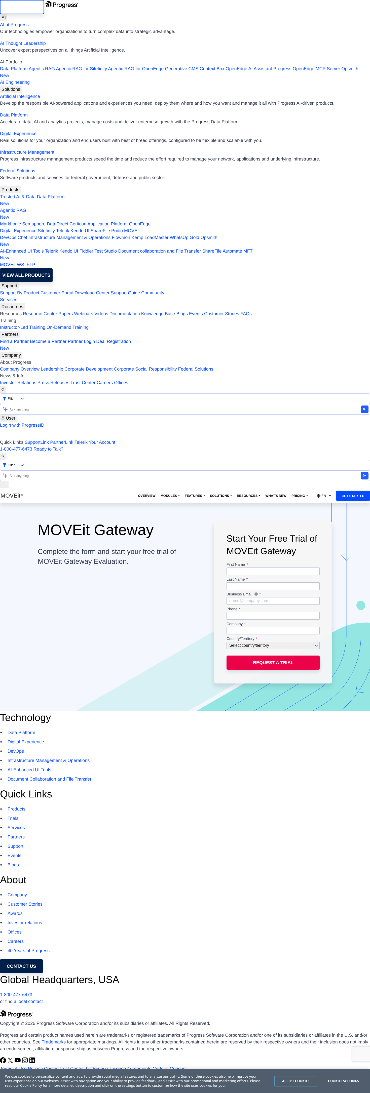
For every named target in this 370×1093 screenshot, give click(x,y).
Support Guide (125, 292)
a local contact (28, 1001)
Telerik (62, 230)
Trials (13, 818)
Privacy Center (43, 1068)
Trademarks (54, 1041)
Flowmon (121, 237)
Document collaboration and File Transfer (159, 251)
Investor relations (25, 922)
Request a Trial (273, 662)
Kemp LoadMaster (149, 237)
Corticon (77, 223)
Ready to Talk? (48, 449)
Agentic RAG (42, 68)
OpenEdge (140, 223)
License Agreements (130, 1068)
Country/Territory (240, 639)
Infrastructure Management (27, 152)
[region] (185, 1081)
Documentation (124, 313)
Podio (117, 230)
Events (196, 313)
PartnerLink (61, 442)
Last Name (236, 580)
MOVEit (132, 230)
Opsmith (179, 72)
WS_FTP (26, 264)
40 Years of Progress (29, 950)
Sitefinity (46, 230)
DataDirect (57, 223)
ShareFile (100, 230)
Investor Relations (18, 382)
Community (152, 292)
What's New (275, 496)
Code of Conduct (170, 1068)
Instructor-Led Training (22, 327)
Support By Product (19, 292)
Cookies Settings (343, 1081)
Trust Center (82, 382)
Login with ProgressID (22, 425)
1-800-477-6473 (16, 449)
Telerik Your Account (95, 442)
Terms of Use (13, 1068)
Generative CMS (181, 68)
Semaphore (34, 223)
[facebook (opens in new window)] (3, 1061)
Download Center (92, 292)
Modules (169, 496)
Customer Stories (221, 313)
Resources (12, 306)
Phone (232, 609)
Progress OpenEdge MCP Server (306, 68)
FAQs (246, 313)
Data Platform (14, 68)
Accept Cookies (296, 1081)
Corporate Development (88, 369)
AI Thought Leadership (23, 43)
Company (11, 355)
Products (10, 189)
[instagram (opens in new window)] (25, 1061)
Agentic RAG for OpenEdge (136, 68)
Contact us (21, 966)
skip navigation (22, 7)
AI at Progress (14, 24)
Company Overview (20, 369)
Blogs (182, 313)
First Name (236, 565)
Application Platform (107, 223)
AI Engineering (15, 82)
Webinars (83, 313)
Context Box (212, 68)
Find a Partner (14, 341)
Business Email (273, 594)
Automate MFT (126, 254)
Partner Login (81, 341)
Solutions (11, 89)
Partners (10, 334)
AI (4, 17)
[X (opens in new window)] (11, 1061)
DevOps (8, 237)
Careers (105, 382)
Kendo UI (79, 230)
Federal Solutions (17, 170)
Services (8, 299)
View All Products (26, 275)
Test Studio (105, 251)
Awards (15, 913)
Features (193, 496)
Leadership (52, 369)
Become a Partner (48, 341)
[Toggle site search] (3, 456)
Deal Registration (65, 345)
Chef (22, 237)
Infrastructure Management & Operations (69, 237)
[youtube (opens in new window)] (18, 1061)
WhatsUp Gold (184, 237)
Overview (147, 496)
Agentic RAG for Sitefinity (81, 68)
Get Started (353, 496)
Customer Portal (57, 292)
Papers (65, 313)
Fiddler (86, 251)
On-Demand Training (68, 327)
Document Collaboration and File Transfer (49, 779)
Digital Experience (18, 133)
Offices (121, 382)
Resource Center (40, 313)
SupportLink (37, 442)
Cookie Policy (31, 1085)
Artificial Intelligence (20, 96)
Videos (101, 313)
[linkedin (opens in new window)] (32, 1061)
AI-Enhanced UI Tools (22, 251)
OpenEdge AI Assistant (249, 68)
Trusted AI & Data (17, 196)
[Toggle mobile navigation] (4, 484)
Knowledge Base (158, 313)
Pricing (298, 496)
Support (9, 285)
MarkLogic (10, 223)
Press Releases (53, 382)
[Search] (3, 389)
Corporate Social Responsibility (145, 369)
